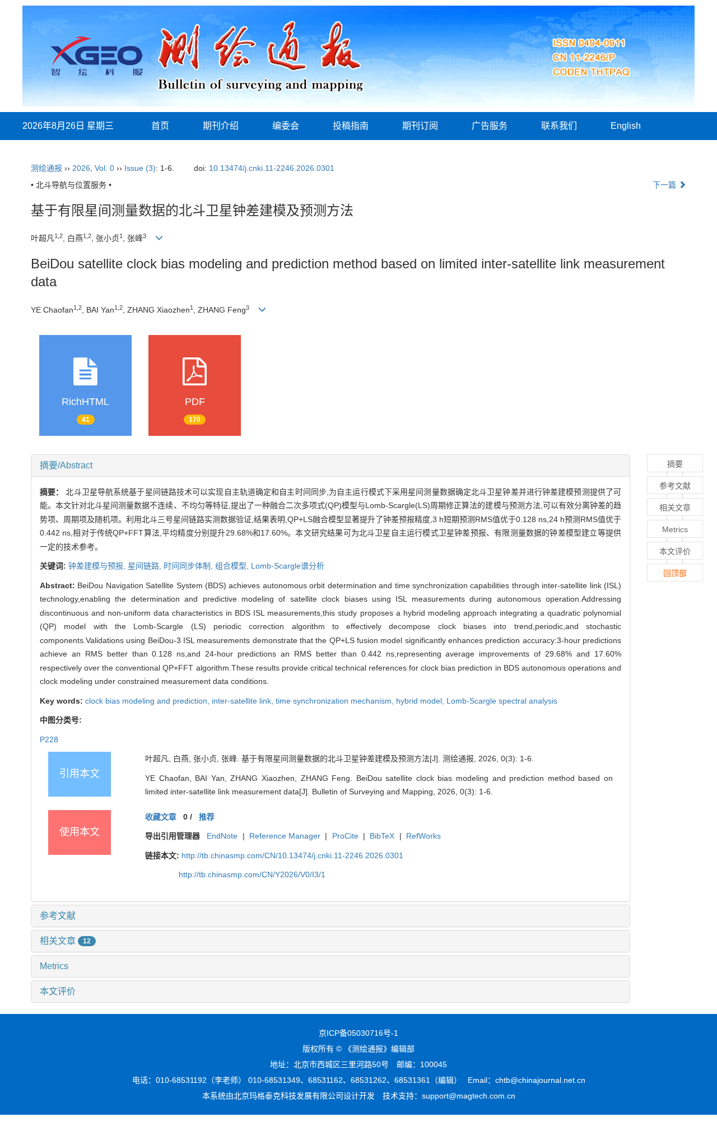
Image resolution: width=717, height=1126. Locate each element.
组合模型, (233, 565)
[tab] (330, 465)
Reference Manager (284, 835)
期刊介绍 (221, 126)
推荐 (207, 816)
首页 (160, 126)
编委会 (285, 126)
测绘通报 (46, 168)
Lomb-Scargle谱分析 (287, 565)
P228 (49, 739)
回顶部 (675, 573)
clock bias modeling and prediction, (148, 700)
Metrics (54, 966)
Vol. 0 (104, 168)
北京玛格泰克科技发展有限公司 (288, 1095)
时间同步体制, (189, 565)
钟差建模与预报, (98, 565)
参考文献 (58, 915)
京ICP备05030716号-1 (358, 1033)
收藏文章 (160, 816)
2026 (81, 168)
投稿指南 (351, 126)
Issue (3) (140, 168)
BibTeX (382, 835)
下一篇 (665, 184)
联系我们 (559, 126)
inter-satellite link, (244, 700)
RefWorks (423, 835)
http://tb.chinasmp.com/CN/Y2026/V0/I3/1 (252, 874)
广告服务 (490, 126)
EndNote (222, 835)
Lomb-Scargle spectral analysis (501, 700)
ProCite (345, 835)
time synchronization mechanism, (336, 700)
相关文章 (65, 941)
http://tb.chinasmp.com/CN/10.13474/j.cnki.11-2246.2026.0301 (292, 855)
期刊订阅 (420, 126)
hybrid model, (421, 700)
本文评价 (58, 991)
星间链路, (146, 565)
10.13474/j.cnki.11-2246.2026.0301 (271, 168)
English (626, 126)
